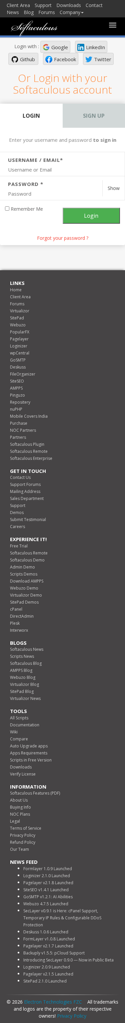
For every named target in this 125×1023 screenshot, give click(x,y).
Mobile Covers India (29, 416)
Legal (15, 821)
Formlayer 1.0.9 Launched (47, 869)
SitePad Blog (22, 691)
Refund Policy (22, 842)
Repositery (20, 402)
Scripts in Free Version (31, 760)
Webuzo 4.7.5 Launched (45, 904)
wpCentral (19, 353)
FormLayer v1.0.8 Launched (49, 939)
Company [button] (70, 12)
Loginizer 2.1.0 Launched (46, 876)
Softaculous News (26, 649)
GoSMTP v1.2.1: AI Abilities (48, 897)
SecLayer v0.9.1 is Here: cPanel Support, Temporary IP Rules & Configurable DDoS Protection (62, 918)
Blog (29, 12)
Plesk (15, 623)
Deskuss (18, 367)
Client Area (18, 5)
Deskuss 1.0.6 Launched (45, 932)
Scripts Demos (23, 574)
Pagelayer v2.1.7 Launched (48, 946)
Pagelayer (19, 339)
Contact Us (20, 477)
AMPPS (16, 388)
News (13, 12)
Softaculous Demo (27, 560)
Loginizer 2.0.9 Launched (46, 967)
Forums (46, 12)
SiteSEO (17, 381)
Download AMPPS (26, 581)
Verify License (23, 774)
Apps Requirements (28, 753)
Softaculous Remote (29, 451)
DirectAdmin (22, 616)
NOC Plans (20, 814)
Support (43, 5)
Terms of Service (25, 828)
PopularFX (19, 332)
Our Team (19, 849)
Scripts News (22, 656)
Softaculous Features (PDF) (35, 793)
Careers (17, 526)
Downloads (68, 5)
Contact (94, 5)
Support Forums (25, 484)
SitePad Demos (24, 602)
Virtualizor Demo (26, 595)
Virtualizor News (25, 698)
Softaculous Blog (26, 663)
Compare (19, 739)
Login (31, 115)
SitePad (17, 318)
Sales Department (27, 498)
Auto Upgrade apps (29, 746)
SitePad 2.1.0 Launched (45, 981)
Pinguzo (17, 395)
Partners (18, 437)
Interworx (19, 630)
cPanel (16, 609)
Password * (25, 184)
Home (16, 290)
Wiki (14, 732)
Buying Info (20, 807)
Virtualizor (19, 311)
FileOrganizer (22, 374)
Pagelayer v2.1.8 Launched (48, 883)
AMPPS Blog (21, 670)
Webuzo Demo (24, 588)
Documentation (24, 725)
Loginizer (18, 346)
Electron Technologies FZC (53, 1002)
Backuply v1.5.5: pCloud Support (54, 953)
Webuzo (18, 325)
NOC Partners (23, 430)
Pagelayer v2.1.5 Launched (48, 974)
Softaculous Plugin (27, 444)
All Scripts (19, 718)
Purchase (18, 423)
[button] (55, 47)
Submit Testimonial (28, 519)
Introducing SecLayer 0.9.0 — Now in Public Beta (68, 960)
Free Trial (19, 546)
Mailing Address (25, 491)
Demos (17, 512)
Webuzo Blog (22, 677)
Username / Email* (35, 160)
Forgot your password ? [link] (62, 238)
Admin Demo (22, 567)
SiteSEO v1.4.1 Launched (46, 890)
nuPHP (16, 409)
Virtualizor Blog (24, 684)
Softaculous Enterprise (31, 458)
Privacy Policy (22, 835)
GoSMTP (18, 360)
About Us (19, 800)
